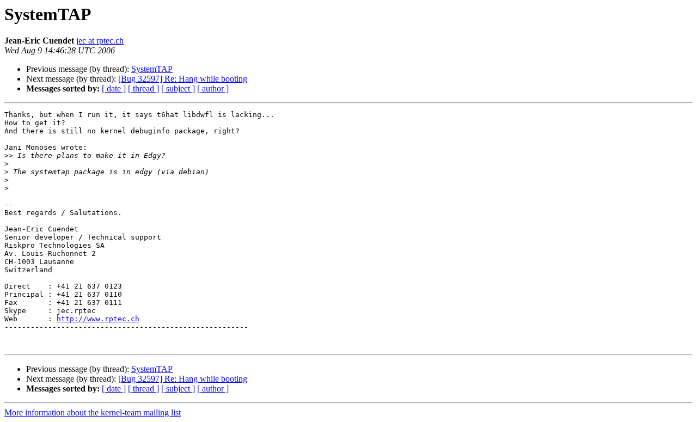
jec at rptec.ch (100, 40)
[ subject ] (178, 88)
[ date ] (114, 88)
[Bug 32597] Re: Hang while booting (182, 78)
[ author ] (213, 88)
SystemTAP (152, 69)
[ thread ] (143, 88)
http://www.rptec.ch (98, 319)
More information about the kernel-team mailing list (92, 412)
